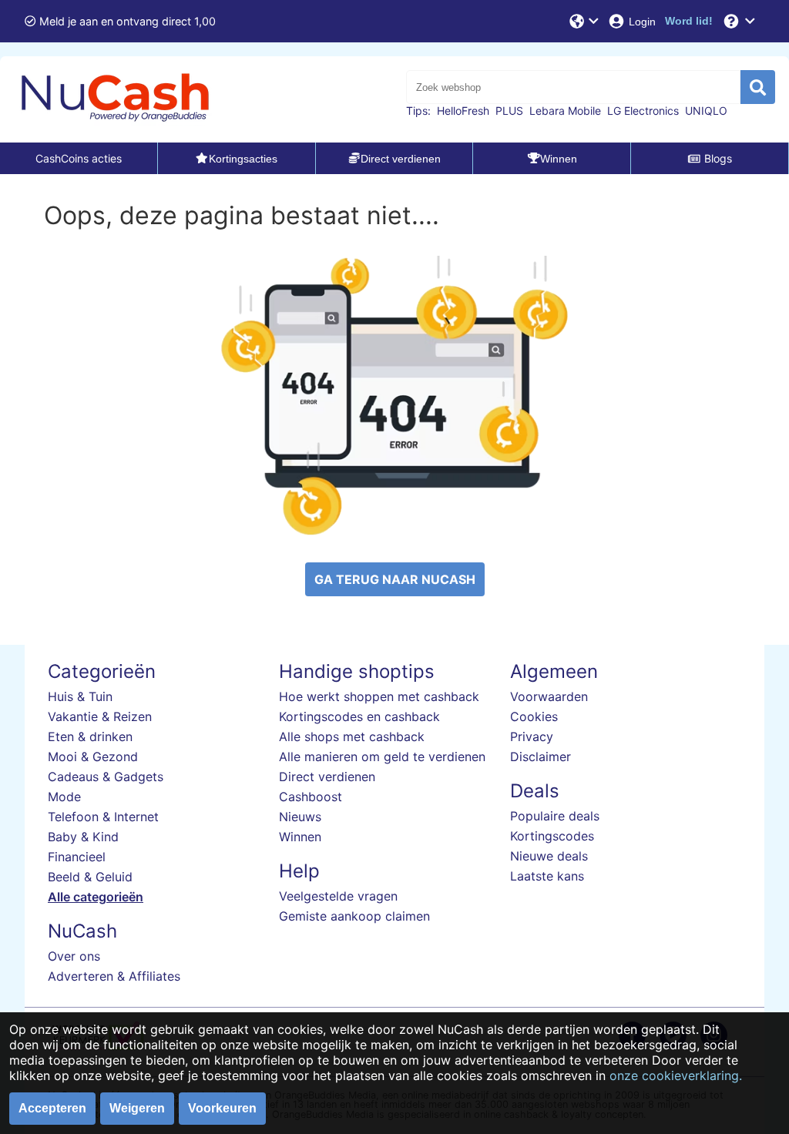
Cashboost (310, 796)
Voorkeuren (222, 1108)
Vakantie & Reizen (100, 716)
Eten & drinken (90, 736)
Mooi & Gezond (93, 756)
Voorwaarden (549, 696)
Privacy (531, 736)
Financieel (77, 856)
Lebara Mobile (565, 110)
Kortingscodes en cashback (359, 716)
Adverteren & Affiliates (114, 976)
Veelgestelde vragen (338, 896)
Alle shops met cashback (352, 736)
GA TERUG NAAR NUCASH (394, 579)
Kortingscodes (552, 836)
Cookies (534, 716)
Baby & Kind (83, 836)
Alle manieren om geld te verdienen (382, 756)
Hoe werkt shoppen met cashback (379, 696)
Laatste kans (547, 876)
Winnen (300, 836)
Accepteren (52, 1108)
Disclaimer (540, 756)
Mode (64, 796)
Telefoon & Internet (103, 816)
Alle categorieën (95, 896)
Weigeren (137, 1108)
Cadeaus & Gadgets (105, 776)
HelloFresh (463, 110)
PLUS (509, 110)
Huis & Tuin (80, 696)
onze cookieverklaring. (675, 1075)
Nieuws (300, 816)
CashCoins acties (78, 158)
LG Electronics (643, 110)
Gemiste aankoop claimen (354, 916)
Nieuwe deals (549, 856)
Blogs (718, 158)
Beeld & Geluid (90, 876)
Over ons (74, 956)
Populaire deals (554, 816)
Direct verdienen (327, 776)
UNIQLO (706, 110)
